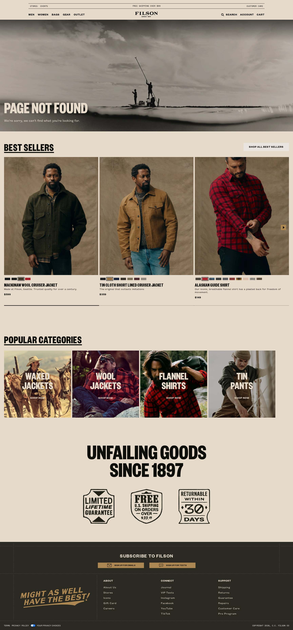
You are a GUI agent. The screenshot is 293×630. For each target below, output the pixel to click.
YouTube (167, 608)
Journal (166, 587)
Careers (109, 608)
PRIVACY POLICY (20, 625)
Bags (56, 14)
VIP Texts (167, 592)
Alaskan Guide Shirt (212, 285)
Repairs (223, 603)
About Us (109, 587)
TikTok (165, 613)
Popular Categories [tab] (43, 339)
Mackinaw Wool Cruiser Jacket (30, 285)
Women (43, 14)
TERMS (7, 625)
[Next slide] (283, 228)
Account (247, 14)
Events (44, 6)
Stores (34, 6)
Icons (107, 597)
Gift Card (109, 603)
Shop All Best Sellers (266, 146)
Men (31, 14)
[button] (51, 305)
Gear (67, 14)
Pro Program (227, 613)
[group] (37, 384)
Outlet (79, 14)
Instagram (168, 597)
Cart (261, 14)
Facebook (167, 603)
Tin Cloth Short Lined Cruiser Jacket (131, 285)
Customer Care (255, 6)
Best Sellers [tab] (29, 147)
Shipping (224, 587)
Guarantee (225, 597)
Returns (224, 592)
